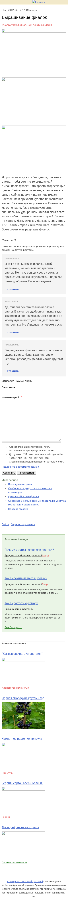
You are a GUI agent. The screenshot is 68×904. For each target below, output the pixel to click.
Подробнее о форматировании (20, 466)
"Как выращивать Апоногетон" (22, 653)
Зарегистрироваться (23, 524)
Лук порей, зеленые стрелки (20, 827)
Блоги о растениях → (14, 862)
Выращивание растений (19, 608)
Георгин (6, 816)
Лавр (45, 584)
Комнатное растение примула (22, 738)
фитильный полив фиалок (23, 496)
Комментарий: (12, 397)
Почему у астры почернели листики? (29, 549)
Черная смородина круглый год (23, 698)
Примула (7, 772)
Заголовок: (9, 387)
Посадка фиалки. (18, 508)
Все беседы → (13, 627)
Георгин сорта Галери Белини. (22, 783)
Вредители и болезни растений (23, 555)
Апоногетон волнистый (15, 687)
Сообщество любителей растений (25, 881)
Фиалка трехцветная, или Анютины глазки (27, 24)
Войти (5, 524)
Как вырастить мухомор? (21, 603)
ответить (13, 289)
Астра (45, 555)
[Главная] (39, 2)
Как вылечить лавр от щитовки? (26, 578)
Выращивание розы (20, 484)
